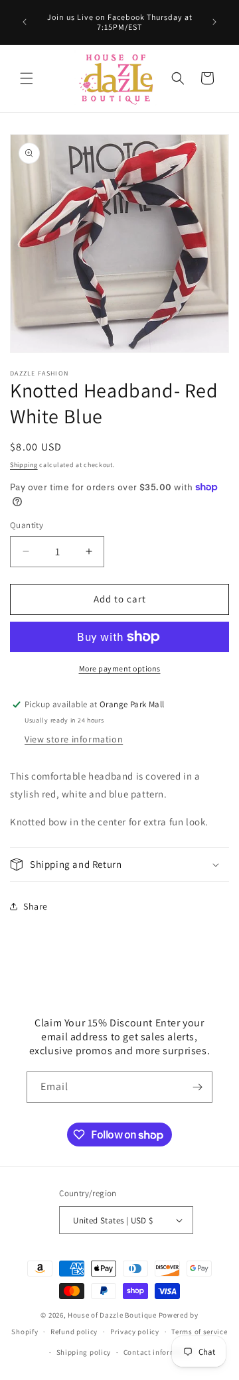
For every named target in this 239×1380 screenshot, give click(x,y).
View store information (74, 739)
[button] (26, 78)
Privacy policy (134, 1331)
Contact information (159, 1352)
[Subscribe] (197, 1087)
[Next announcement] (214, 21)
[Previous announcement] (24, 21)
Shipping (24, 464)
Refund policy (74, 1331)
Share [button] (35, 906)
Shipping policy (84, 1352)
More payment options (120, 668)
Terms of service (199, 1331)
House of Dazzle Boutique (112, 1315)
